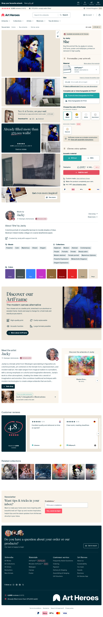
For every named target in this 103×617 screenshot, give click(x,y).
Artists (29, 21)
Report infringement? (57, 608)
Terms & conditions (35, 608)
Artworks (5, 21)
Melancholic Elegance (79, 259)
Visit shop (92, 214)
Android (41, 119)
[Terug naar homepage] (11, 15)
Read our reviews (20, 149)
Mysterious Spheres (89, 255)
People (56, 252)
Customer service (61, 557)
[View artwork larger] (58, 32)
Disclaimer (46, 608)
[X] (23, 585)
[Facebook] (20, 585)
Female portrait (73, 255)
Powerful (9, 248)
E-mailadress (50, 501)
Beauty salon (83, 252)
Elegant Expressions (61, 263)
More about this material (91, 63)
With (92, 158)
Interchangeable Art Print (77, 101)
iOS (33, 119)
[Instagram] (13, 585)
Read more (92, 217)
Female (73, 252)
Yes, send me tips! (53, 511)
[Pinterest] (17, 585)
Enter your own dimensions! (81, 86)
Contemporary (85, 248)
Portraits (65, 252)
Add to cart (83, 172)
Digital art (57, 248)
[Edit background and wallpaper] (58, 36)
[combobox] (45, 15)
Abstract (75, 248)
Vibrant (34, 248)
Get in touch (92, 546)
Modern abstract (59, 255)
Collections (17, 21)
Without (74, 158)
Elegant (42, 248)
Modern (66, 248)
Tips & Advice (53, 21)
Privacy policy (69, 608)
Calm (17, 248)
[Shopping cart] (99, 15)
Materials (40, 21)
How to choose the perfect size (89, 78)
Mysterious (25, 248)
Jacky (68, 38)
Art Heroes (82, 557)
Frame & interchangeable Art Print (80, 96)
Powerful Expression (61, 259)
